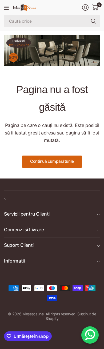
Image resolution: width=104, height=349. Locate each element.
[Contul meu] (85, 7)
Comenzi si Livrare (24, 229)
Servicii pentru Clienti (27, 214)
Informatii (14, 261)
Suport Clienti (19, 245)
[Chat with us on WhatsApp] (90, 335)
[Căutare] (93, 21)
